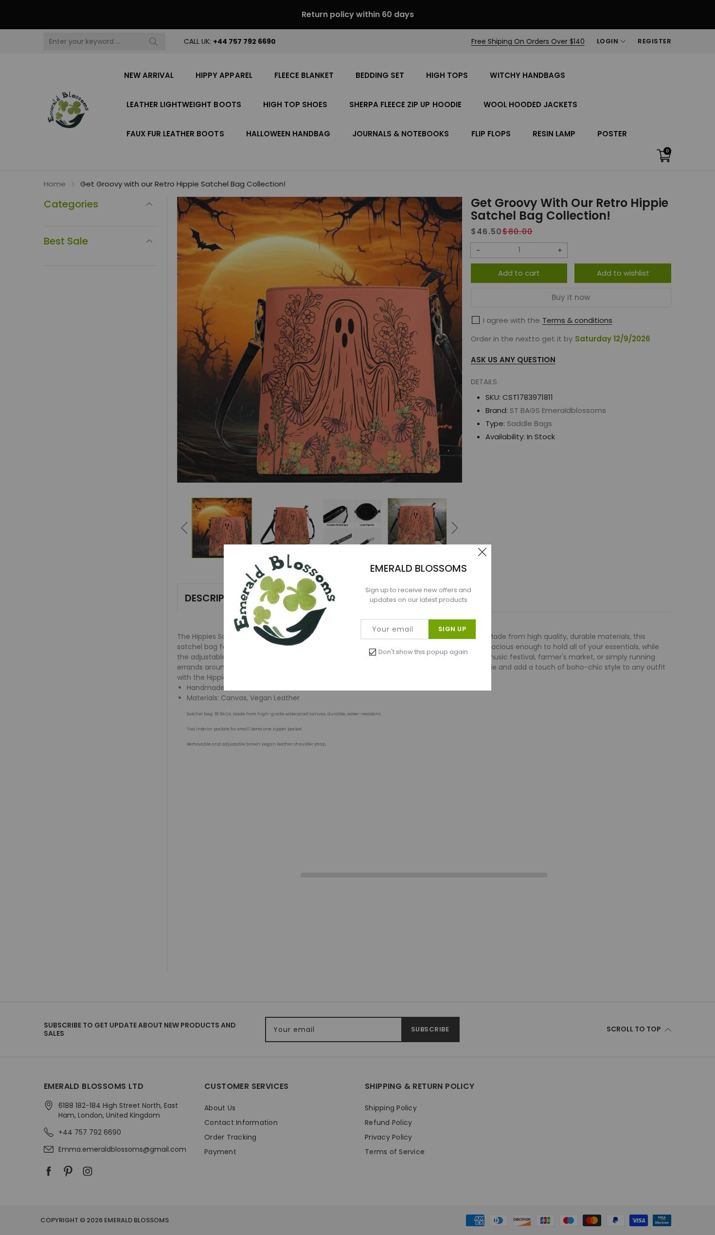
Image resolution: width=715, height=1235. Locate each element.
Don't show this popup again (423, 651)
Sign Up (452, 629)
